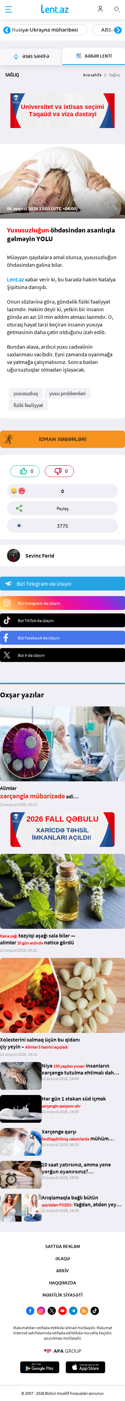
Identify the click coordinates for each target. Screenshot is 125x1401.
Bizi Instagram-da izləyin (39, 603)
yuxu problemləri (67, 393)
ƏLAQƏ (62, 1258)
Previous (7, 30)
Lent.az (15, 279)
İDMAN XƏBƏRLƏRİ (62, 439)
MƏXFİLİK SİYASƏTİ (62, 1295)
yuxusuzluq (26, 393)
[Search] (117, 8)
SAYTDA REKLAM (62, 1246)
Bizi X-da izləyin (31, 655)
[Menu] (8, 9)
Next (118, 30)
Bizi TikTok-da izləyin (36, 620)
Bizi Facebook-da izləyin (39, 637)
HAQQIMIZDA (62, 1283)
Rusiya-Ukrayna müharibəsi (45, 30)
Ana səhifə (92, 74)
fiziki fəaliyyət (28, 405)
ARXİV (62, 1270)
